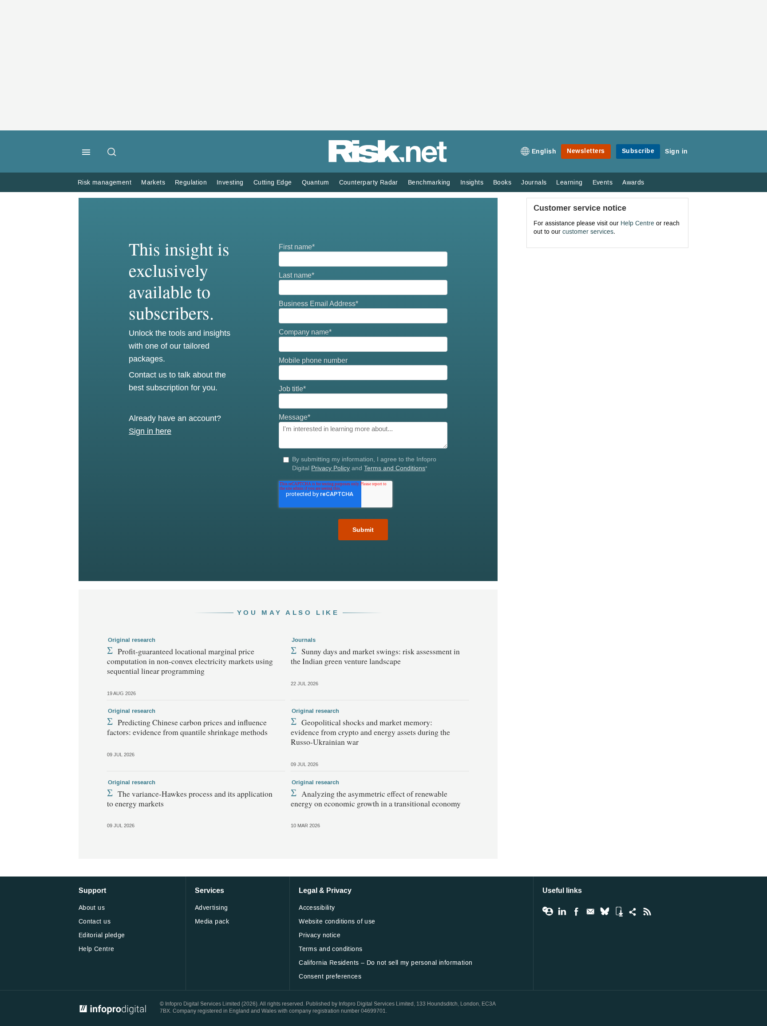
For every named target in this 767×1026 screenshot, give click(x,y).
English (544, 151)
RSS (647, 911)
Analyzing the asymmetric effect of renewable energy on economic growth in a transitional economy (376, 798)
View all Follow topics (547, 911)
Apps (618, 911)
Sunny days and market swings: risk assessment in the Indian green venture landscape (375, 656)
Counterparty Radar (368, 182)
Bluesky (604, 911)
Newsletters (586, 151)
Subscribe (638, 151)
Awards (633, 182)
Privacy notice (319, 935)
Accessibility (317, 908)
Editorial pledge (102, 935)
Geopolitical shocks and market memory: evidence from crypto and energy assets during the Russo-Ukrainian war (370, 732)
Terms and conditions (330, 949)
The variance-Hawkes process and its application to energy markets (190, 798)
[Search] (112, 152)
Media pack (212, 921)
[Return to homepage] (388, 160)
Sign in (676, 151)
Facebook (576, 911)
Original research (131, 640)
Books (502, 182)
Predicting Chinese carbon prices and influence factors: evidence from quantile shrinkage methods (187, 727)
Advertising (211, 908)
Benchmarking (429, 182)
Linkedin (562, 911)
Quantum (315, 182)
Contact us (95, 921)
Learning (569, 182)
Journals (533, 182)
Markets (153, 182)
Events (603, 182)
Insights (471, 182)
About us (92, 908)
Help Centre (637, 223)
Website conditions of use (337, 921)
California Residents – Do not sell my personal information (385, 963)
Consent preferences (330, 976)
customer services (587, 232)
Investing (230, 182)
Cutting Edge (272, 182)
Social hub (633, 911)
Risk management (104, 182)
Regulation (191, 182)
